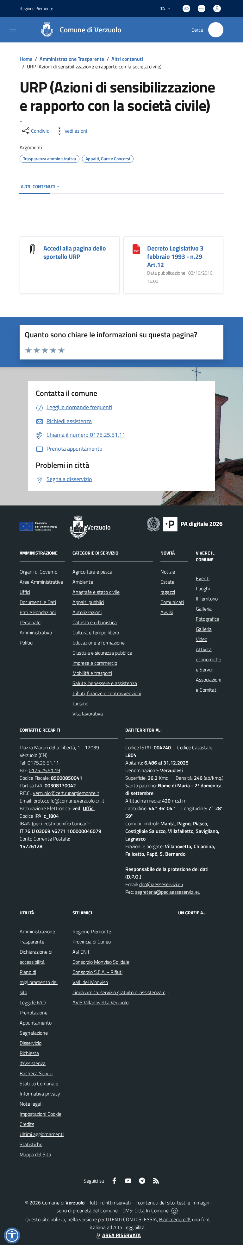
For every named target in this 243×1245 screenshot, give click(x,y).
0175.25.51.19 (44, 770)
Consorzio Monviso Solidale (100, 962)
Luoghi (203, 588)
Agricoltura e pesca (92, 571)
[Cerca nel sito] (215, 29)
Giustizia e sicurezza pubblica (102, 653)
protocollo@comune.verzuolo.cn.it (69, 800)
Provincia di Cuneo (91, 941)
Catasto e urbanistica (94, 622)
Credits (27, 1124)
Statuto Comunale (39, 1083)
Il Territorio (207, 598)
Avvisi (166, 612)
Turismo (80, 703)
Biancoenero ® (174, 1219)
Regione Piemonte (36, 8)
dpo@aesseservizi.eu (161, 884)
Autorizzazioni (87, 612)
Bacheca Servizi (36, 1073)
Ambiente (82, 582)
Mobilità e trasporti (92, 673)
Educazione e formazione (98, 642)
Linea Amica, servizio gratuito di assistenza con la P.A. (128, 992)
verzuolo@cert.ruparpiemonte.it (66, 793)
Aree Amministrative (41, 582)
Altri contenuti (127, 59)
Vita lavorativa (87, 713)
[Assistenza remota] (174, 1210)
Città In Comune (151, 1210)
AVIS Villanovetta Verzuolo (100, 1002)
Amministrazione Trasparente (72, 59)
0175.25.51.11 (43, 762)
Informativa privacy (40, 1093)
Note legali (31, 1104)
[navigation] (12, 29)
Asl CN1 (81, 952)
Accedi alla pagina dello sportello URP (74, 252)
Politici (26, 642)
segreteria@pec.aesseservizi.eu (167, 892)
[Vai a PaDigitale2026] (184, 523)
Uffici (25, 592)
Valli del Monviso (90, 982)
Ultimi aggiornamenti (42, 1134)
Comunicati (172, 602)
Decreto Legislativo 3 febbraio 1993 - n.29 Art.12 (175, 256)
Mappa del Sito (35, 1154)
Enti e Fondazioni (38, 612)
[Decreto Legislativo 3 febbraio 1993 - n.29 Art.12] (136, 248)
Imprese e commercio (94, 663)
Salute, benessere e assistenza (104, 683)
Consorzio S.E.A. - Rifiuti (97, 972)
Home (26, 59)
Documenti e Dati (38, 602)
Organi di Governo (38, 571)
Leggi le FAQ (33, 1002)
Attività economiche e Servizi (208, 659)
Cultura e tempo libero (95, 632)
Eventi (202, 578)
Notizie (167, 571)
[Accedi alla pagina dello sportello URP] (33, 248)
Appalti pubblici (88, 602)
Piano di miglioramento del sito (39, 982)
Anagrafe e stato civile (96, 592)
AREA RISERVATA (121, 1235)
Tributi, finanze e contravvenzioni (106, 693)
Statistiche (31, 1144)
